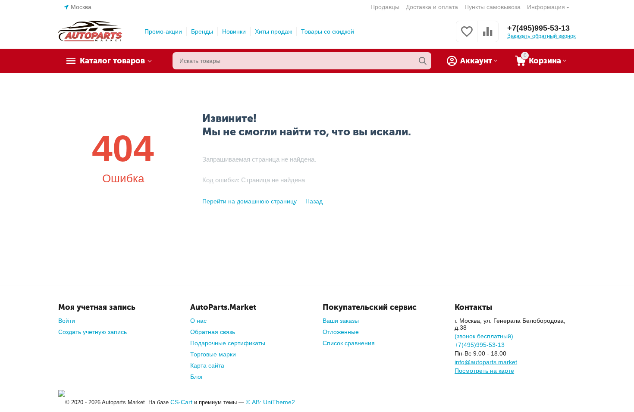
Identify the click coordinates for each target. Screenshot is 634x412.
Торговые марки (213, 354)
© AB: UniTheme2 (270, 402)
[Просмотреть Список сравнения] (488, 36)
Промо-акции (163, 31)
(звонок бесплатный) (484, 336)
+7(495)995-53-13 (538, 28)
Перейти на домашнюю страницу (249, 201)
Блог (196, 376)
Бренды (202, 31)
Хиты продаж (273, 31)
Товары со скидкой (327, 31)
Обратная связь (212, 331)
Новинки (234, 31)
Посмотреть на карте (484, 370)
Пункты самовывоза (493, 6)
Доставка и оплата (432, 6)
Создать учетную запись (92, 331)
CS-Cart (181, 402)
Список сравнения (349, 343)
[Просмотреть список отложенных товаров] (467, 36)
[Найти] (422, 60)
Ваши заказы (341, 320)
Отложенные (341, 331)
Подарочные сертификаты (227, 343)
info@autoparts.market (486, 362)
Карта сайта (207, 365)
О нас (198, 320)
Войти (66, 320)
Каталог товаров (112, 60)
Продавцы (384, 6)
